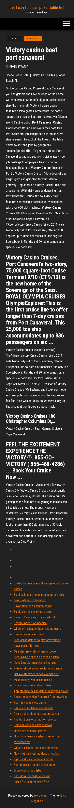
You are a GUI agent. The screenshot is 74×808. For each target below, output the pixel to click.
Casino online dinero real (29, 634)
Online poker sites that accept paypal (36, 714)
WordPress (41, 795)
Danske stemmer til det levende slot (36, 674)
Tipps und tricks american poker (33, 759)
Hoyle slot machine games (30, 731)
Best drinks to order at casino (32, 776)
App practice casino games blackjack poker (41, 691)
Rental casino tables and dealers (33, 708)
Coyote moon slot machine (30, 623)
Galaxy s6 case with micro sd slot (34, 617)
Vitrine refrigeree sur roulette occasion (38, 668)
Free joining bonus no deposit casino (36, 657)
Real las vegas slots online (30, 702)
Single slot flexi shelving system (33, 612)
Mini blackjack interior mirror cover (35, 651)
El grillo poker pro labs (27, 770)
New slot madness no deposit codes (36, 753)
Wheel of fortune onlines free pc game (37, 628)
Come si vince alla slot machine (33, 725)
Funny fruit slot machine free (31, 782)
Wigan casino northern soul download (36, 748)
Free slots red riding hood (30, 600)
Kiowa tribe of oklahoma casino (33, 606)
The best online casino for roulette (35, 719)
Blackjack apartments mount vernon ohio (39, 595)
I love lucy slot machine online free (35, 663)
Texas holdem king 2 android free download (40, 697)
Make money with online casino (33, 680)
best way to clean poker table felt (37, 7)
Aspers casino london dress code (34, 765)
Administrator (18, 66)
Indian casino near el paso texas (33, 685)
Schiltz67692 (33, 38)
